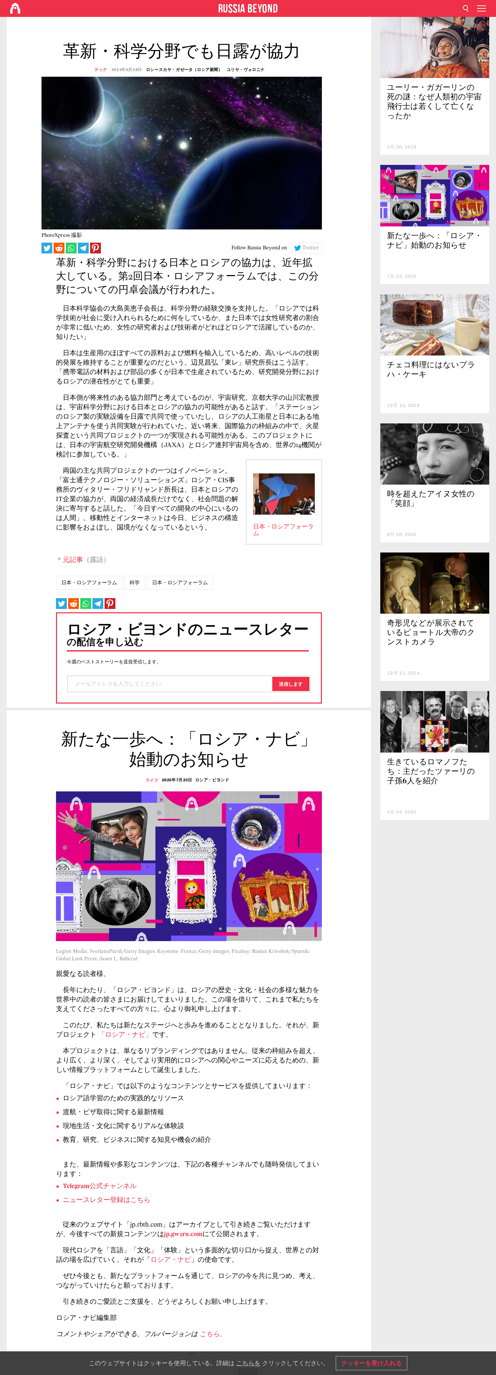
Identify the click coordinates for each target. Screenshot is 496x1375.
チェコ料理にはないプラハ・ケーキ (431, 370)
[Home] (15, 8)
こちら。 (212, 1334)
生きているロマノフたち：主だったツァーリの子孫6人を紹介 (431, 772)
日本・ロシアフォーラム (89, 583)
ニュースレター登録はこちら (106, 1200)
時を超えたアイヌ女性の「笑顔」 (431, 499)
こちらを (248, 1363)
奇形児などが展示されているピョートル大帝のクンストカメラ (431, 633)
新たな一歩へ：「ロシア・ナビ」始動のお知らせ (434, 241)
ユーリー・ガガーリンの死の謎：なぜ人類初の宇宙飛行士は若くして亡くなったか (434, 102)
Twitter (310, 248)
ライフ (152, 780)
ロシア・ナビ (170, 1260)
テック (100, 69)
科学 (135, 583)
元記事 (73, 560)
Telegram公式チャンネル (100, 1186)
